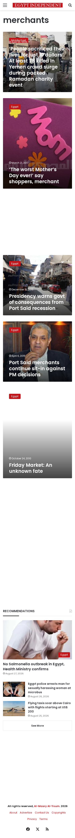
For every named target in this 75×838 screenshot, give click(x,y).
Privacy (32, 819)
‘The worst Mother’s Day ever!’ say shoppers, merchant (34, 175)
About (13, 812)
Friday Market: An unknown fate (30, 468)
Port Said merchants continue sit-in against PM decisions (37, 368)
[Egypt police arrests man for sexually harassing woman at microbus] (14, 689)
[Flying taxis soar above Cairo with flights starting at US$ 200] (14, 708)
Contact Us (42, 812)
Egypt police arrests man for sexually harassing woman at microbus (49, 688)
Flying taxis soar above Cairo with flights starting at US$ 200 (49, 707)
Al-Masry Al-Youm (47, 806)
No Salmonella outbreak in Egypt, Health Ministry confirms (34, 666)
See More (37, 726)
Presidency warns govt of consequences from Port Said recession (37, 302)
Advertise (26, 812)
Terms (43, 819)
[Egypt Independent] (38, 5)
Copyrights (59, 812)
